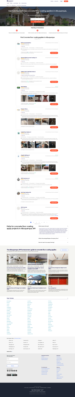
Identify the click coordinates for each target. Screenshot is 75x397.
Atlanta (8, 330)
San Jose (8, 316)
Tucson (8, 304)
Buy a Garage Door (52, 288)
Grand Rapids (29, 308)
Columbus (29, 332)
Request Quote (54, 52)
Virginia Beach (50, 326)
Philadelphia (50, 304)
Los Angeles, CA (41, 342)
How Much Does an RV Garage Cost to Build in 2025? (16, 289)
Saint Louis (29, 315)
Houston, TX (25, 342)
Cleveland (29, 330)
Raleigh (28, 326)
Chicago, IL (40, 340)
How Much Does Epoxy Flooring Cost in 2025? (16, 267)
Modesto (8, 310)
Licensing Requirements (60, 365)
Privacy (32, 390)
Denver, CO (11, 342)
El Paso (49, 315)
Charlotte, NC (25, 340)
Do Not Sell (38, 390)
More (19, 3)
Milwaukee (50, 330)
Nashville (49, 310)
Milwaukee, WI (11, 344)
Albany (28, 318)
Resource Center (59, 359)
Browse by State (17, 338)
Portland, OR (25, 346)
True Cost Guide (59, 358)
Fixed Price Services (44, 359)
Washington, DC (55, 348)
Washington (9, 321)
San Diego (8, 313)
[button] (24, 98)
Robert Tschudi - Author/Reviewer (12, 266)
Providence (50, 307)
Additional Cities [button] (9, 351)
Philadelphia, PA (11, 346)
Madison (49, 329)
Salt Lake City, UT (41, 346)
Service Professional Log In (45, 368)
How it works (59, 368)
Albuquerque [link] (14, 5)
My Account (58, 356)
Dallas (49, 313)
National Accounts (44, 374)
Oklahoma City (30, 333)
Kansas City (29, 313)
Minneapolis (29, 310)
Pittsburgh (50, 305)
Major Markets (10, 298)
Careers (58, 371)
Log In (61, 1)
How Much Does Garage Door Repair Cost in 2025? (57, 268)
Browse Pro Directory (44, 358)
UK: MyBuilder (49, 387)
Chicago (8, 332)
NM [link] (10, 5)
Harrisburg (50, 302)
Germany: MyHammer (32, 387)
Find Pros (42, 356)
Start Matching (37, 21)
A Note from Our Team (60, 363)
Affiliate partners (59, 378)
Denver (8, 318)
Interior (8, 3)
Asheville (29, 321)
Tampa (8, 329)
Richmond (50, 324)
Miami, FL (54, 342)
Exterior (11, 3)
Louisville (29, 301)
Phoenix (8, 302)
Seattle (49, 327)
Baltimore (29, 304)
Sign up (12, 365)
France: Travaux (26, 387)
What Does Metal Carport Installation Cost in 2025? (37, 289)
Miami (8, 326)
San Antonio (50, 319)
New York (29, 319)
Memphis (49, 308)
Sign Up (66, 1)
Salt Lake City (50, 321)
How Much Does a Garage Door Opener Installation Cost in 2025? (36, 268)
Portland (49, 301)
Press (57, 372)
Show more (56, 215)
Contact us (58, 375)
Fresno (8, 305)
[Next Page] (46, 222)
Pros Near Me (59, 362)
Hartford (8, 319)
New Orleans (29, 302)
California (35, 390)
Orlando (8, 327)
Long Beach (9, 307)
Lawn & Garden (15, 3)
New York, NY (55, 344)
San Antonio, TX (55, 346)
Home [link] (8, 5)
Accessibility (42, 390)
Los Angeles (9, 308)
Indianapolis (9, 333)
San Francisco (9, 315)
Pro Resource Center (44, 371)
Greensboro (29, 324)
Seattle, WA (40, 348)
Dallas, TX (54, 340)
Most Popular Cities (10, 338)
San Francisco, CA (26, 348)
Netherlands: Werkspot (43, 387)
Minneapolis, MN (26, 344)
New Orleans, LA (41, 344)
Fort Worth (50, 316)
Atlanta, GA (11, 340)
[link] (37, 43)
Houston (49, 318)
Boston (28, 305)
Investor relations (59, 374)
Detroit (28, 307)
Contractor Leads (44, 372)
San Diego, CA (11, 348)
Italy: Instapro (37, 387)
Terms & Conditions (42, 391)
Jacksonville (9, 324)
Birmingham (9, 301)
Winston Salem (30, 327)
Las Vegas (29, 316)
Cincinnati (29, 329)
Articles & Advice (23, 3)
